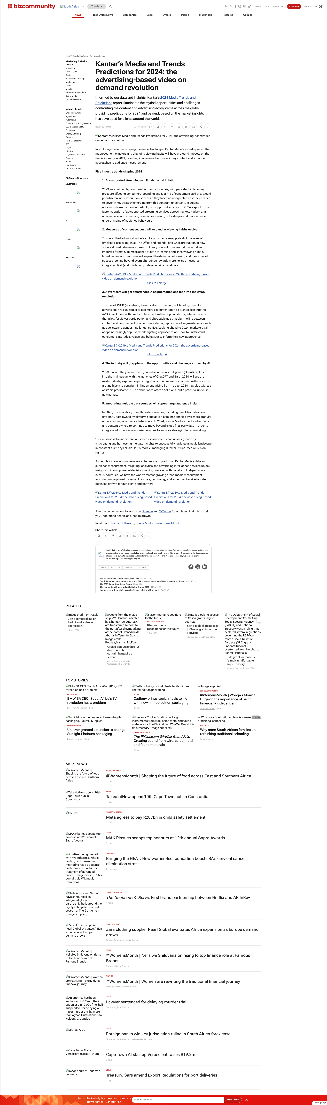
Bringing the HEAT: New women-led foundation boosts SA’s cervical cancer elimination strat (176, 861)
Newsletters (99, 56)
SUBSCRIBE (233, 1100)
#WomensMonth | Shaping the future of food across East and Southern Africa (178, 776)
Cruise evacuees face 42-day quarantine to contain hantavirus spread (123, 652)
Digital (68, 75)
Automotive (71, 120)
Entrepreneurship (73, 113)
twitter (115, 523)
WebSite (142, 567)
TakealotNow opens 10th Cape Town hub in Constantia (157, 796)
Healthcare (71, 165)
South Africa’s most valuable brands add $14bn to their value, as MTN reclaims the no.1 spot (142, 581)
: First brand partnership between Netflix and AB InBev (178, 897)
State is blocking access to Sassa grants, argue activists (203, 629)
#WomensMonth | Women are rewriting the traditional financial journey (173, 981)
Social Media (71, 96)
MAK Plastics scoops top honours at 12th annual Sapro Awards (165, 838)
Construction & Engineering (78, 123)
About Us (115, 567)
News (103, 567)
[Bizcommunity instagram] (240, 6)
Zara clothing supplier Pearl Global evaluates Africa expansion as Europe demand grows (182, 932)
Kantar (108, 127)
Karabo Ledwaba (75, 739)
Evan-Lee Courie (113, 966)
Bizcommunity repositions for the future (163, 627)
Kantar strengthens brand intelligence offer (119, 578)
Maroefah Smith (207, 708)
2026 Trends (73, 56)
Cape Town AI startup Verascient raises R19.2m (150, 1054)
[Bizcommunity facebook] (235, 6)
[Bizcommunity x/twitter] (231, 6)
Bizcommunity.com (155, 621)
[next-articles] (259, 619)
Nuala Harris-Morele (167, 523)
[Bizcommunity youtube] (245, 6)
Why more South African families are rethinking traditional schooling (228, 732)
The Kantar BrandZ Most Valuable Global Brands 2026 (124, 587)
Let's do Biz (320, 1103)
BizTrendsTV (86, 56)
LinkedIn (147, 511)
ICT (67, 144)
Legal (68, 147)
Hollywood (127, 523)
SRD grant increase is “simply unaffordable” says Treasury (241, 660)
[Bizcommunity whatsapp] (250, 6)
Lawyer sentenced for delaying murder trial (146, 1002)
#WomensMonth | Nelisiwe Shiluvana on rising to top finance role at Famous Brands (178, 958)
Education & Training (75, 78)
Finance (69, 137)
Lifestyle (69, 151)
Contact (129, 567)
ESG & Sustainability (75, 127)
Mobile (69, 89)
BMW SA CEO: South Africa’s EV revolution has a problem (92, 700)
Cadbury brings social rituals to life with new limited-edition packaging (161, 700)
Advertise (278, 6)
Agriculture (71, 116)
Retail (68, 161)
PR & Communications (76, 92)
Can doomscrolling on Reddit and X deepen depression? (82, 622)
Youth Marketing (73, 99)
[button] (111, 6)
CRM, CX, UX (71, 71)
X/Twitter (165, 511)
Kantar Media (144, 523)
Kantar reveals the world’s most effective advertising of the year (129, 590)
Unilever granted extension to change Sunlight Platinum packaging (96, 732)
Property (69, 158)
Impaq (203, 739)
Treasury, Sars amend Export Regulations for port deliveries (161, 1075)
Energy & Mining (73, 134)
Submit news (262, 6)
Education (70, 130)
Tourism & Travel (73, 168)
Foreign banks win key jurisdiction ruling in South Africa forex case (168, 1034)
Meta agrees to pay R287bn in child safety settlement (155, 817)
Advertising (71, 68)
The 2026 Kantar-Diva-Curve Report (116, 584)
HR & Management (74, 141)
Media (69, 85)
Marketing (70, 82)
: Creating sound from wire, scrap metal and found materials (163, 740)
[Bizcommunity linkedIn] (226, 6)
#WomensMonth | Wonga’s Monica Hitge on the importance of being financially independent (227, 699)
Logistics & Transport (75, 154)
